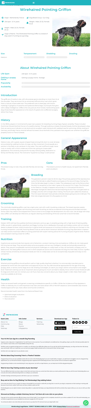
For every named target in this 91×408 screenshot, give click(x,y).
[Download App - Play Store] (60, 328)
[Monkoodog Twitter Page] (79, 322)
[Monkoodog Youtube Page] (83, 322)
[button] (33, 2)
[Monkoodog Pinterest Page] (86, 322)
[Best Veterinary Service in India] (8, 2)
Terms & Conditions (73, 406)
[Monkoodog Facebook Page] (76, 322)
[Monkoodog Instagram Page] (73, 322)
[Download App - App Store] (59, 323)
